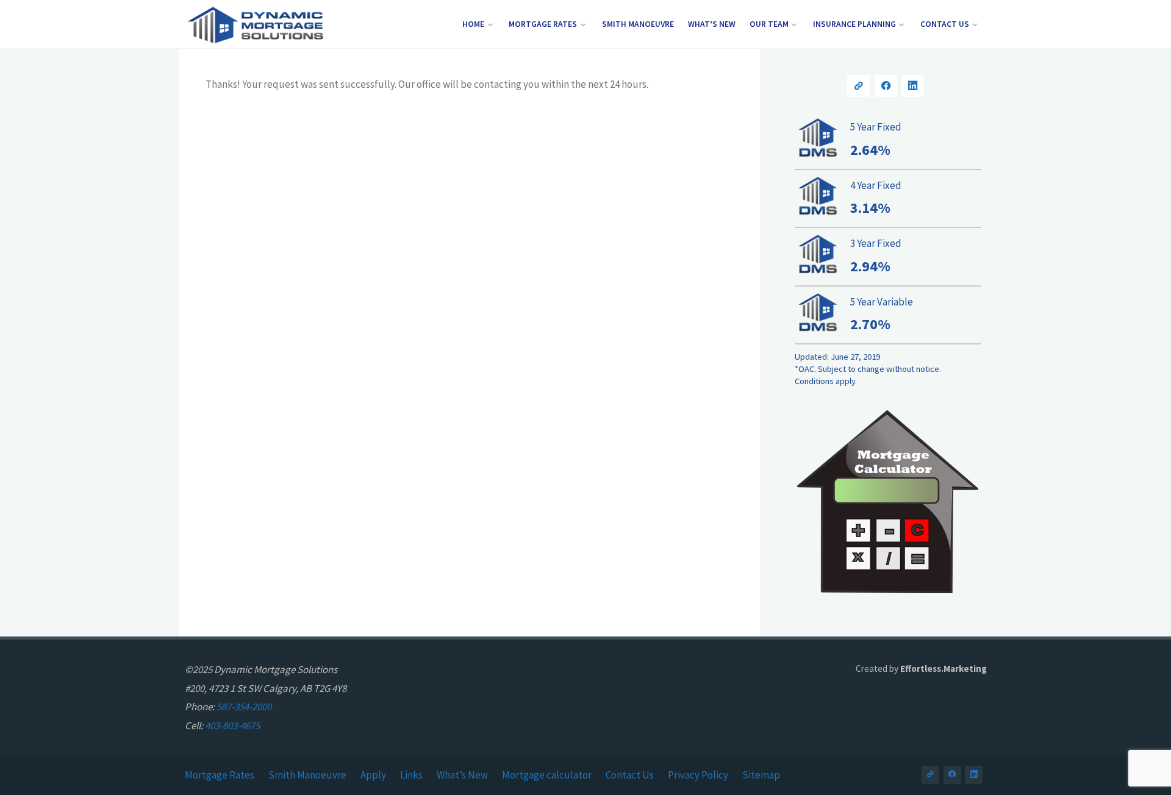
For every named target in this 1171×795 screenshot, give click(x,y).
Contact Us (630, 775)
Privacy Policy (698, 775)
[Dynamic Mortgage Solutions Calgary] (255, 24)
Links (411, 775)
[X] (858, 86)
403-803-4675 (232, 725)
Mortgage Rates (219, 775)
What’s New (462, 775)
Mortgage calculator (547, 775)
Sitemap (761, 775)
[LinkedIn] (912, 86)
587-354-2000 (244, 706)
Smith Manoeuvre (307, 775)
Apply (373, 775)
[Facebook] (886, 86)
